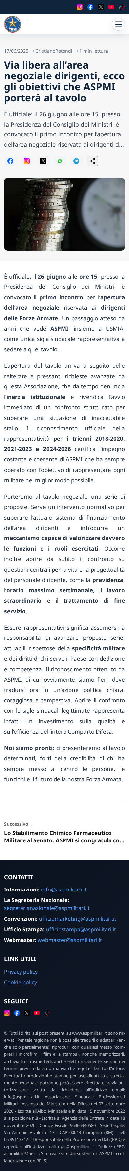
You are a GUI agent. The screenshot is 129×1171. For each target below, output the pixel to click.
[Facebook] (90, 7)
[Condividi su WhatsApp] (60, 161)
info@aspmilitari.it (64, 889)
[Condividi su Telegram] (76, 161)
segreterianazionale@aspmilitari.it (47, 908)
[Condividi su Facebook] (10, 161)
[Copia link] (92, 161)
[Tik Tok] (122, 7)
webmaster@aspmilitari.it (70, 939)
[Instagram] (80, 7)
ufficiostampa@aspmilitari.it (81, 929)
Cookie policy (20, 982)
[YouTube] (111, 7)
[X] (101, 7)
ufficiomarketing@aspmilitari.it (77, 918)
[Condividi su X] (43, 161)
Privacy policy (21, 971)
